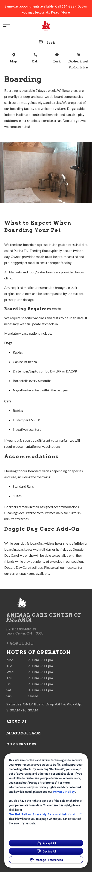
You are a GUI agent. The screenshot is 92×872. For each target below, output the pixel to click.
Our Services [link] (21, 744)
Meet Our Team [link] (23, 733)
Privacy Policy (64, 792)
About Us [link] (16, 721)
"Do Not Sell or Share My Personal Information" (45, 814)
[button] (6, 26)
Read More (60, 12)
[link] (46, 25)
